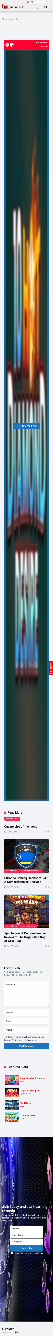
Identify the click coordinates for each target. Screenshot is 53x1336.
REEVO (22, 1081)
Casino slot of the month (21, 826)
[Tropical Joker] (12, 1117)
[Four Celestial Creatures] (12, 1080)
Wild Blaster (26, 1103)
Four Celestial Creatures (32, 1078)
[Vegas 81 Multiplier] (12, 1092)
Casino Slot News (28, 926)
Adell (22, 1106)
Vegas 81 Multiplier (30, 1090)
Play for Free (28, 426)
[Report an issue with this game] (7, 45)
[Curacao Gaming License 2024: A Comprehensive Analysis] (26, 856)
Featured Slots (12, 819)
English (32, 2)
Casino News (11, 871)
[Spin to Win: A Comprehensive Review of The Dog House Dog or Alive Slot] (26, 911)
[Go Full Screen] (12, 45)
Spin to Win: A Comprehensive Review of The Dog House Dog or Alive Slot (25, 937)
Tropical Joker (27, 1115)
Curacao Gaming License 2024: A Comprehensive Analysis (25, 880)
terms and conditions (33, 1253)
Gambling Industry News (30, 871)
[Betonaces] (13, 6)
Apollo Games (25, 1094)
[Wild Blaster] (12, 1105)
